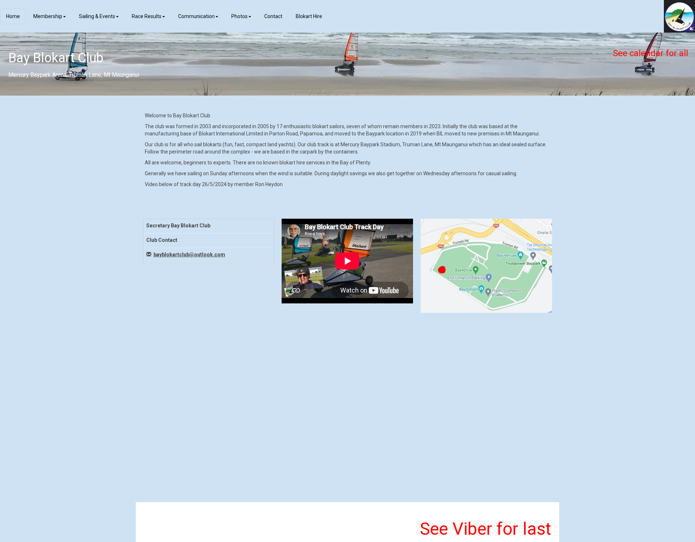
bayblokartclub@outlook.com (189, 254)
